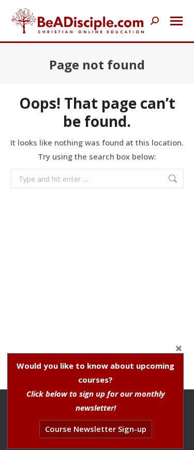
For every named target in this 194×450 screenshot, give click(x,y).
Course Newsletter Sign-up (95, 429)
